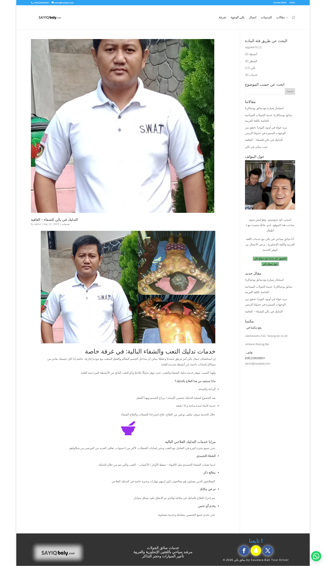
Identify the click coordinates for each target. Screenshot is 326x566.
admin (37, 224)
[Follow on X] (267, 550)
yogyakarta (251, 47)
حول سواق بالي (270, 264)
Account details (279, 3)
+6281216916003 (255, 358)
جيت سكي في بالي (256, 147)
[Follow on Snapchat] (256, 550)
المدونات (266, 17)
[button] (316, 556)
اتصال (252, 17)
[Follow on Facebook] (244, 550)
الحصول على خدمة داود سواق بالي (270, 258)
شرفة (222, 17)
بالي (253, 68)
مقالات (280, 17)
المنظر (253, 61)
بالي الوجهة (237, 17)
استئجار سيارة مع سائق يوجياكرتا (264, 108)
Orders (292, 3)
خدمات (66, 224)
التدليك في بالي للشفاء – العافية (54, 219)
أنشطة (253, 54)
